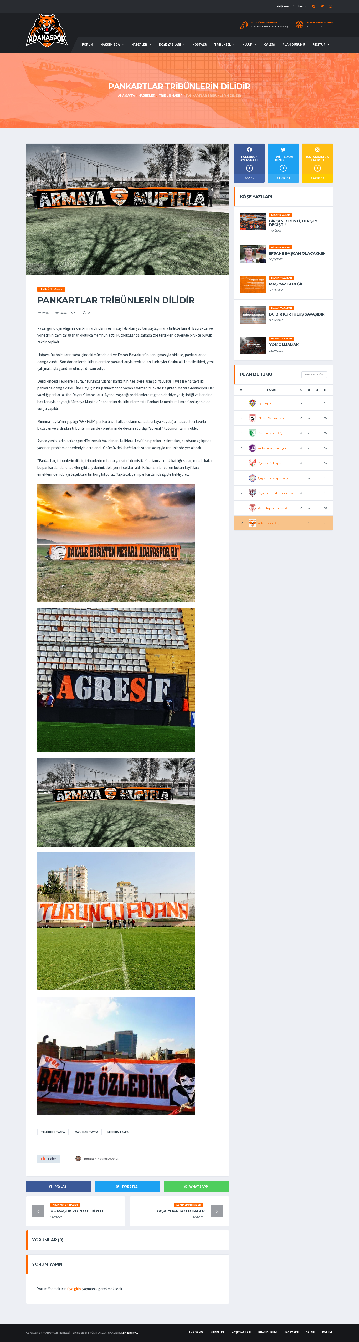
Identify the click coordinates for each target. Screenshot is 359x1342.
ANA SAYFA (196, 1332)
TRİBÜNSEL (222, 44)
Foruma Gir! (314, 26)
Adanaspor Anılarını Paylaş (269, 26)
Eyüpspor (265, 403)
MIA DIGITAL (129, 1332)
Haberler (147, 95)
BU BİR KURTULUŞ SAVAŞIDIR (297, 314)
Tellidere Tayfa (53, 1131)
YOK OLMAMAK (284, 344)
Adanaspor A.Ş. (269, 523)
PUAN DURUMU (293, 44)
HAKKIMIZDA (110, 44)
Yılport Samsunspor (272, 418)
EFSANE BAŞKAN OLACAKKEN (297, 253)
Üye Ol (302, 6)
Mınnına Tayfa (118, 1131)
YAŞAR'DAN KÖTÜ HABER (180, 1211)
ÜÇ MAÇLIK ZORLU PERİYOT (77, 1211)
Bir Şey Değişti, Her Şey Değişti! (293, 223)
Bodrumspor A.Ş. (270, 433)
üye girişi (74, 1288)
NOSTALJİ (199, 44)
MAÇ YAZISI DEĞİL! (286, 284)
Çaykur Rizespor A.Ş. (273, 478)
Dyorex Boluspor (270, 463)
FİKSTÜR (318, 44)
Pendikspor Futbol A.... (274, 508)
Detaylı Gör (314, 374)
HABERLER (139, 44)
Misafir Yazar (280, 215)
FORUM (87, 44)
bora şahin (91, 1158)
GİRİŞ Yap (282, 6)
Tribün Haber (170, 95)
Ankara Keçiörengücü (273, 448)
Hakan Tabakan (281, 278)
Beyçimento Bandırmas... (276, 493)
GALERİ (269, 44)
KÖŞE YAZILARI (170, 44)
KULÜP (247, 44)
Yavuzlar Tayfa (86, 1131)
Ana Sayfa (126, 95)
